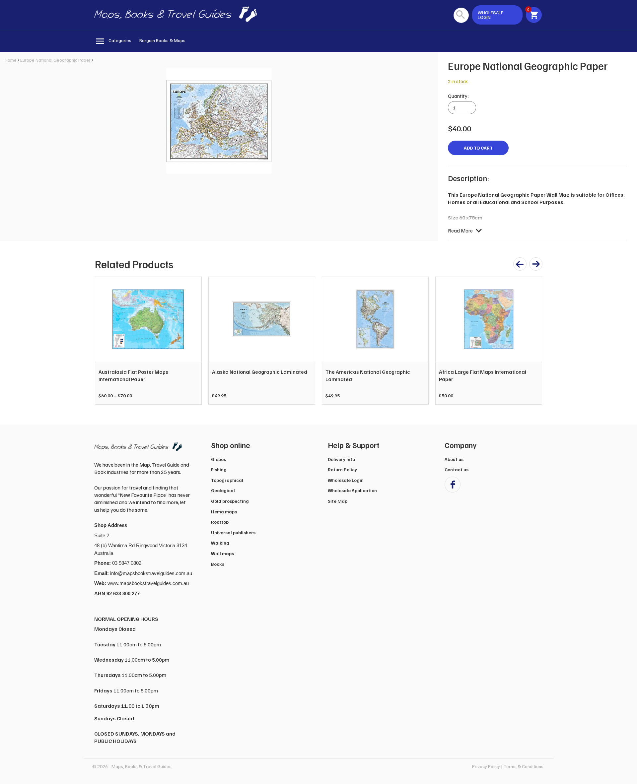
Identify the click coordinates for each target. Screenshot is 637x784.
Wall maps (222, 553)
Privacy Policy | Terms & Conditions (507, 766)
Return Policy (342, 469)
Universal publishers (233, 532)
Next (533, 340)
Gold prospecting (230, 501)
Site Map (337, 501)
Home (11, 60)
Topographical (227, 480)
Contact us (456, 469)
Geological (223, 490)
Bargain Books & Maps (162, 40)
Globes (218, 459)
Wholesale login (490, 15)
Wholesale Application (352, 490)
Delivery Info (341, 459)
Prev (103, 340)
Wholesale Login (346, 480)
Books (217, 564)
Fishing (219, 469)
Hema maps (224, 511)
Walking (220, 543)
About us (454, 459)
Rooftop (220, 522)
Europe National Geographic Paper (55, 60)
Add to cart (478, 148)
